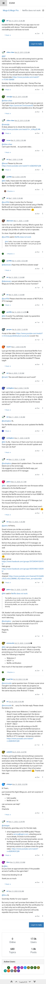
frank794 (10, 679)
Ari (7, 159)
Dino (8, 862)
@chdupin (6, 826)
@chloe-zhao (7, 101)
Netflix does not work (23, 237)
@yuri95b (5, 202)
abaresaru (10, 221)
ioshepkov (10, 388)
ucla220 (9, 752)
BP (7, 21)
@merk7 (5, 377)
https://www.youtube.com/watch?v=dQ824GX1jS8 (21, 166)
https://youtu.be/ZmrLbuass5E (21, 105)
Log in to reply (36, 44)
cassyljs (9, 97)
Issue (8, 140)
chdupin (9, 784)
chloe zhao (10, 52)
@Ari (4, 181)
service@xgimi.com (20, 834)
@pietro (5, 526)
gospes (9, 329)
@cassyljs (5, 124)
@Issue (4, 163)
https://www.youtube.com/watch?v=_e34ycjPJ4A (21, 129)
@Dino (4, 895)
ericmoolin (10, 643)
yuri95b (9, 177)
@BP (4, 56)
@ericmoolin (7, 683)
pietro (9, 482)
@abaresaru (6, 265)
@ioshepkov (6, 421)
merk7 (9, 347)
